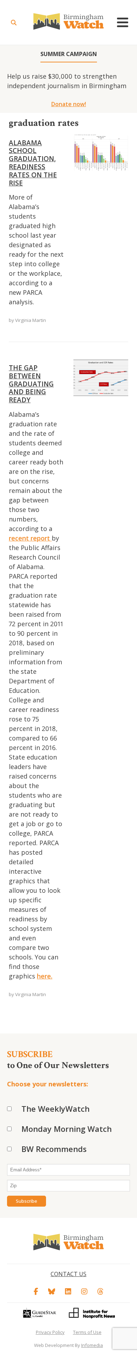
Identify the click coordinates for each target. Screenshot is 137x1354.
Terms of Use (87, 1332)
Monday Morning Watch (66, 1128)
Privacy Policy (50, 1332)
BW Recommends (54, 1148)
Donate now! (68, 104)
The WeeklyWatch (55, 1108)
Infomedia (92, 1345)
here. (44, 976)
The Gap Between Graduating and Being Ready (31, 383)
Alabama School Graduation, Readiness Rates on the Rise (33, 163)
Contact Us (68, 1274)
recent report (30, 538)
